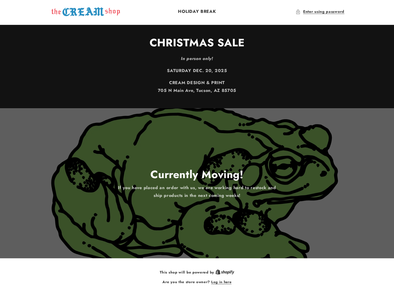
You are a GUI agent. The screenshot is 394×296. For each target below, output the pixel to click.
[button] (320, 11)
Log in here (221, 281)
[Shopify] (224, 272)
